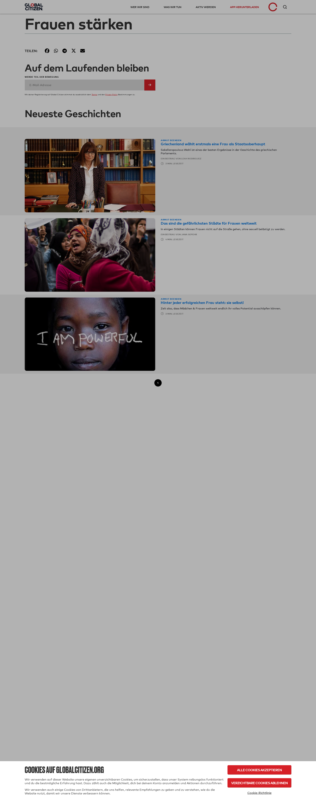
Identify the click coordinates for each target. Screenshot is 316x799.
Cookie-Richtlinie (259, 793)
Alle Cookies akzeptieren (259, 770)
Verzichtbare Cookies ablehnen (259, 783)
